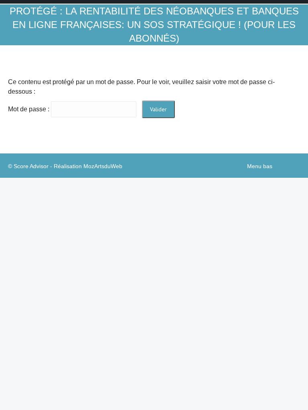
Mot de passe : (29, 109)
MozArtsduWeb (102, 166)
